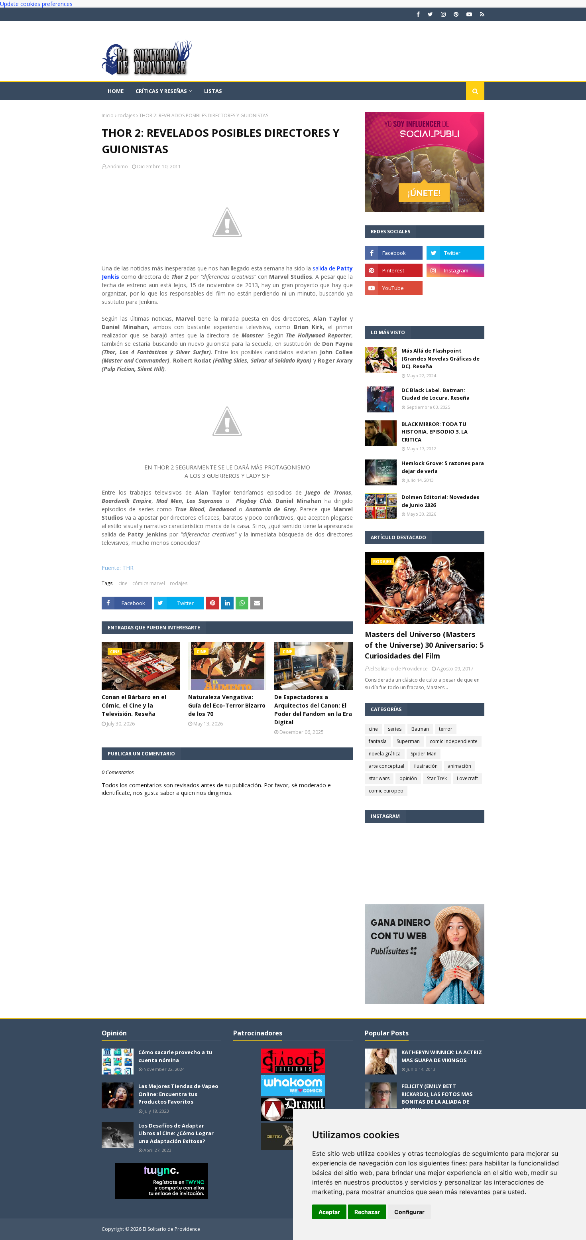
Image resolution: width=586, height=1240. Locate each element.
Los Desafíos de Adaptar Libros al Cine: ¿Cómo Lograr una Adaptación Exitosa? (176, 1133)
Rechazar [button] (367, 1211)
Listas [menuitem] (213, 91)
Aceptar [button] (329, 1211)
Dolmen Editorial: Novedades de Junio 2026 (440, 501)
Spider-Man (424, 753)
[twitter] (430, 14)
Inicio (108, 115)
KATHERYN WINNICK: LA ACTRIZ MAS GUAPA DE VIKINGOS (441, 1056)
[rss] (481, 14)
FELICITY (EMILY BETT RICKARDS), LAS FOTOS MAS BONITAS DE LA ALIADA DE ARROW (437, 1097)
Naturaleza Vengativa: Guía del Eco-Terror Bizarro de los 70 (226, 705)
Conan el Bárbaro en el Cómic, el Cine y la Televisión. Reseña (134, 705)
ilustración (426, 766)
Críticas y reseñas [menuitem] (161, 91)
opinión (408, 778)
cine (123, 583)
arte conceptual (386, 766)
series (394, 728)
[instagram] (443, 14)
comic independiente (454, 741)
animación (459, 766)
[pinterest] (456, 14)
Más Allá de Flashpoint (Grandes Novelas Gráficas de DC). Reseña (440, 358)
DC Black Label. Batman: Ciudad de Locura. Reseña (435, 394)
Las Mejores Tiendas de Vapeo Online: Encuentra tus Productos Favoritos (178, 1093)
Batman (420, 728)
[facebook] (418, 14)
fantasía (378, 741)
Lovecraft (467, 778)
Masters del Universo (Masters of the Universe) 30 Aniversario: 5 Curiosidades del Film (424, 644)
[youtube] (469, 14)
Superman (408, 741)
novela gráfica (385, 753)
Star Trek (437, 778)
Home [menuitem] (116, 91)
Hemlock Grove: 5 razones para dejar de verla (442, 467)
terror (445, 728)
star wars (379, 778)
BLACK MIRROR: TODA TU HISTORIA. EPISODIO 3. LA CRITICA (434, 431)
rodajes (126, 115)
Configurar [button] (409, 1211)
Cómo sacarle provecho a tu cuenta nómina (175, 1056)
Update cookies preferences (36, 4)
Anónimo (117, 166)
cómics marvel (148, 583)
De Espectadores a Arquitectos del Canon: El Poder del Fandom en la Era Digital (313, 709)
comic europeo (386, 790)
